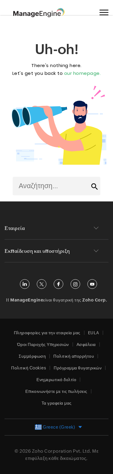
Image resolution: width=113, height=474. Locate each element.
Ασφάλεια (86, 344)
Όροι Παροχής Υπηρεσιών (43, 344)
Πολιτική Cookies (28, 368)
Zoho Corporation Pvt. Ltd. (61, 451)
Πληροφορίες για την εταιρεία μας (47, 333)
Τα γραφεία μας (57, 403)
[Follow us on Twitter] (41, 284)
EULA (93, 333)
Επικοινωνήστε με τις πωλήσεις (56, 391)
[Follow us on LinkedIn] (25, 284)
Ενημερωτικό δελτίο (56, 380)
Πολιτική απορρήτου (73, 356)
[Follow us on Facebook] (58, 284)
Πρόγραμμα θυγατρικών (78, 368)
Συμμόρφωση (32, 356)
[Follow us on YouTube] (92, 284)
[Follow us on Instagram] (75, 284)
